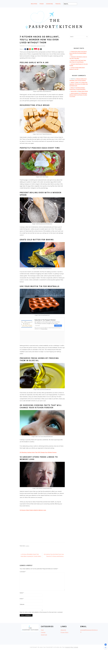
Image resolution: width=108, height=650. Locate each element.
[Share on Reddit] (30, 49)
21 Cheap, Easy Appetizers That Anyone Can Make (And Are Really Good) (79, 84)
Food (42, 3)
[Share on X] (27, 49)
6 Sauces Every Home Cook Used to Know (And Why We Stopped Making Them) (78, 53)
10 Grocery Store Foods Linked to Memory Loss (33, 510)
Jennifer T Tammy (75, 82)
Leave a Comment (41, 45)
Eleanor (72, 87)
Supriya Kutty (74, 91)
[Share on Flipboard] (38, 49)
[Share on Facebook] (25, 49)
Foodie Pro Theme (71, 647)
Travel (58, 3)
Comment (23, 571)
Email (22, 598)
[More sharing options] (41, 49)
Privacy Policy (64, 632)
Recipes (34, 3)
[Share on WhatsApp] (32, 49)
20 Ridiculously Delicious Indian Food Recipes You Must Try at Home (78, 95)
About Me (63, 630)
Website (22, 604)
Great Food (44, 634)
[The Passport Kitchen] (54, 33)
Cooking (49, 3)
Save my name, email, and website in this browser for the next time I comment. (41, 612)
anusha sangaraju (75, 93)
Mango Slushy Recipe (83, 91)
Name (22, 593)
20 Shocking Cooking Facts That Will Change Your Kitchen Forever (38, 452)
